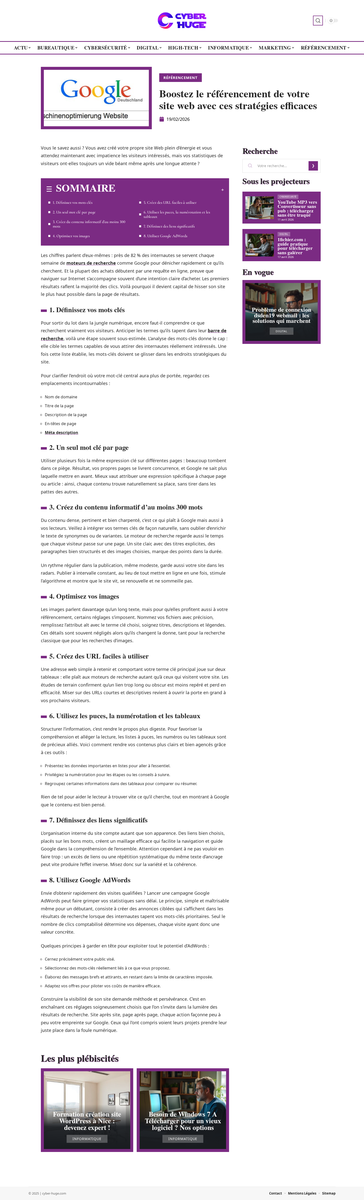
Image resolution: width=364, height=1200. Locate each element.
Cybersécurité (288, 196)
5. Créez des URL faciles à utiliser (170, 202)
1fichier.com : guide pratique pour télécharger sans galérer (295, 246)
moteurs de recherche (91, 263)
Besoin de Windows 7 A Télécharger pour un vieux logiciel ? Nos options (183, 1120)
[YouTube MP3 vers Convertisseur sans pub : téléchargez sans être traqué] (259, 207)
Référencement (180, 77)
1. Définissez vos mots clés (72, 202)
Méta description (61, 432)
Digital (284, 234)
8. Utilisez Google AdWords (165, 235)
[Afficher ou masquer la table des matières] (169, 190)
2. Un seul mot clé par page (74, 212)
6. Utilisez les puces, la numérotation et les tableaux (177, 214)
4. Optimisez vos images (71, 235)
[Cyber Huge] (182, 20)
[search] (318, 21)
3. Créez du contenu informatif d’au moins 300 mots (89, 224)
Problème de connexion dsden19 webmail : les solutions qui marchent (281, 315)
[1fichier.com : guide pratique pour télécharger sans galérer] (259, 245)
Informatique (87, 1139)
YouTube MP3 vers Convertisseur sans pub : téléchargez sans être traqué (297, 209)
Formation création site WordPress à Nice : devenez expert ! (87, 1120)
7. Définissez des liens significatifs (169, 226)
